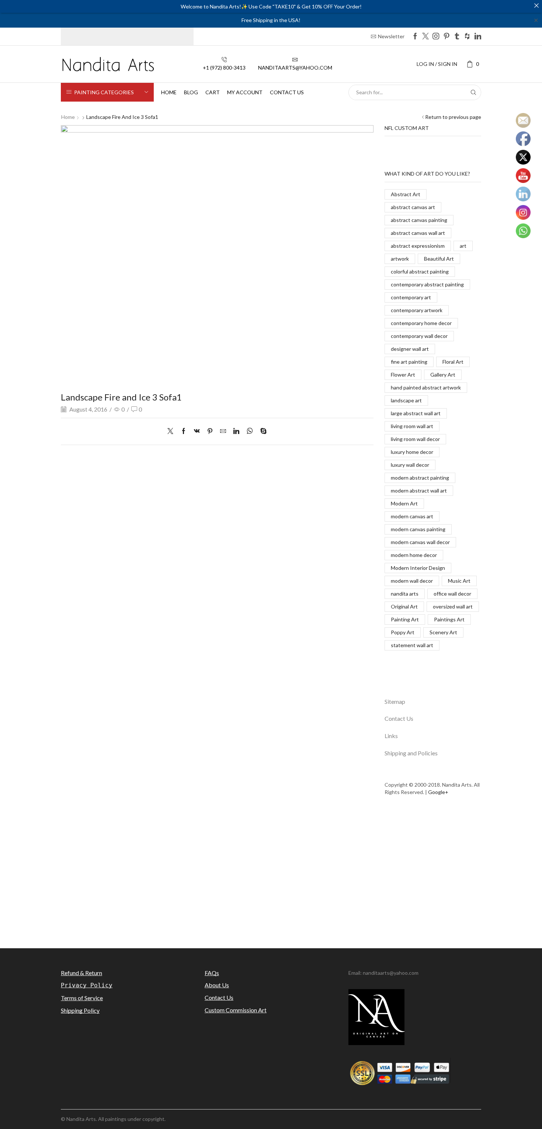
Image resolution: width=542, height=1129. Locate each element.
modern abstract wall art (419, 490)
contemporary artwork (416, 310)
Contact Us (399, 718)
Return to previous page (453, 117)
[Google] (467, 36)
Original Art (404, 606)
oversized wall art (453, 606)
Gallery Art (442, 374)
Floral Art (452, 362)
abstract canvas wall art (418, 233)
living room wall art (412, 426)
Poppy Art (402, 632)
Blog (191, 92)
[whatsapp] (250, 431)
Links (391, 735)
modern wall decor (412, 581)
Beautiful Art (439, 258)
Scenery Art (443, 632)
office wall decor (452, 593)
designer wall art (410, 349)
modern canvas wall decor (420, 542)
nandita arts (404, 593)
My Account (245, 92)
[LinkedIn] (478, 36)
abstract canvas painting (419, 220)
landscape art (406, 400)
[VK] (197, 431)
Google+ (438, 792)
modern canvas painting (418, 529)
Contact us (287, 92)
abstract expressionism (418, 246)
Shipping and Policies (411, 752)
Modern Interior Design (418, 568)
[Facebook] (415, 36)
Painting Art (405, 619)
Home (169, 92)
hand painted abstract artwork (426, 387)
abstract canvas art (413, 207)
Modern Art (404, 503)
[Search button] (473, 92)
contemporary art (411, 297)
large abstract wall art (416, 413)
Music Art (459, 581)
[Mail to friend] (223, 431)
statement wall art (412, 645)
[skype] (262, 431)
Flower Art (403, 374)
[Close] (536, 5)
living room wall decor (415, 439)
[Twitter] (425, 36)
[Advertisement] (271, 876)
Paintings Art (449, 619)
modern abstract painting (420, 477)
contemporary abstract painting (427, 284)
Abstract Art (405, 194)
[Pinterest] (446, 36)
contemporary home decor (421, 323)
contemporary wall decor (419, 336)
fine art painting (409, 362)
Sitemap (395, 701)
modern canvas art (412, 516)
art (463, 246)
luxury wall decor (410, 465)
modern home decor (414, 555)
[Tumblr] (457, 36)
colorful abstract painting (420, 271)
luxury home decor (412, 452)
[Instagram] (435, 36)
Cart (212, 92)
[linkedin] (236, 431)
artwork (400, 258)
